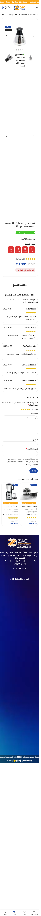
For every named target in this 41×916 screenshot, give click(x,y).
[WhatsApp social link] (16, 568)
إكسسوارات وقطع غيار (18, 14)
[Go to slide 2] (20, 49)
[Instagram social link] (23, 568)
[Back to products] (3, 14)
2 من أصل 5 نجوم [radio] (27, 409)
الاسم (35, 439)
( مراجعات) (20, 259)
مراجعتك (34, 413)
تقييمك (35, 409)
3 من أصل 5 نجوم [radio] (25, 409)
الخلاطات (15, 512)
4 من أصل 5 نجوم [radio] (23, 409)
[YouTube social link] (20, 568)
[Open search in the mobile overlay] (9, 7)
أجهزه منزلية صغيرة (30, 509)
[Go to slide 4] (16, 49)
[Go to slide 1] (23, 49)
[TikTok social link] (13, 568)
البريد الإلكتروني (32, 449)
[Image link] (19, 542)
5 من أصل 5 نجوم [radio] (22, 409)
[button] (33, 36)
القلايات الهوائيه (31, 512)
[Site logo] (19, 7)
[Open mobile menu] (36, 7)
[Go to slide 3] (18, 49)
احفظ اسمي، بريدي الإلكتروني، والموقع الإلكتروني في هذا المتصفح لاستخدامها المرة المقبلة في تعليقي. (22, 462)
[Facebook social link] (26, 568)
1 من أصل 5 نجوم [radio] (29, 409)
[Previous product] (5, 14)
